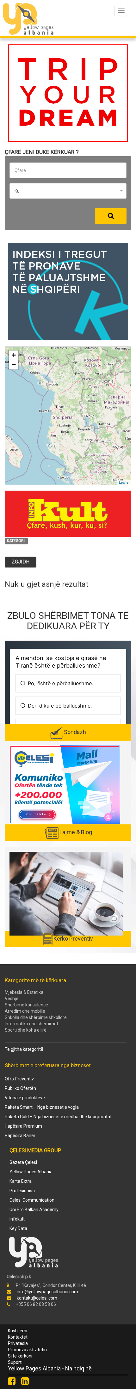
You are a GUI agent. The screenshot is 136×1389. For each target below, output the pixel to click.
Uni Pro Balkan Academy (34, 1209)
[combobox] (68, 191)
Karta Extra (20, 1181)
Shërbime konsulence (26, 1004)
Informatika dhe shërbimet (31, 1023)
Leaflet (124, 481)
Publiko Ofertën (20, 1088)
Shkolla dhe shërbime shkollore (36, 1017)
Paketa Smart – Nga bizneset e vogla (42, 1107)
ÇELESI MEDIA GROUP (35, 1150)
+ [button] (14, 355)
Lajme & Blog (75, 832)
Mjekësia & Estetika (24, 992)
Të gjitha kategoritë (24, 1049)
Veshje (11, 998)
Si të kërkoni (20, 1355)
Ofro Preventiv (19, 1078)
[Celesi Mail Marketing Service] (64, 784)
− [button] (14, 364)
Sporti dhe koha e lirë (25, 1030)
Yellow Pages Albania (31, 1171)
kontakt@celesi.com (37, 1298)
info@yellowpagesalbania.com (47, 1291)
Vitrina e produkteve (25, 1097)
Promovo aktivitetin (27, 1349)
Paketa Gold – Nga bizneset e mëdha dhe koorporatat (58, 1116)
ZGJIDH (20, 562)
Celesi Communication (31, 1200)
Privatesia (18, 1343)
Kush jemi (17, 1330)
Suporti (15, 1362)
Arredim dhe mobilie (25, 1011)
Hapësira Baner (20, 1135)
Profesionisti (22, 1190)
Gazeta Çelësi (23, 1162)
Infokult (17, 1218)
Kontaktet (18, 1337)
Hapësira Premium (23, 1126)
